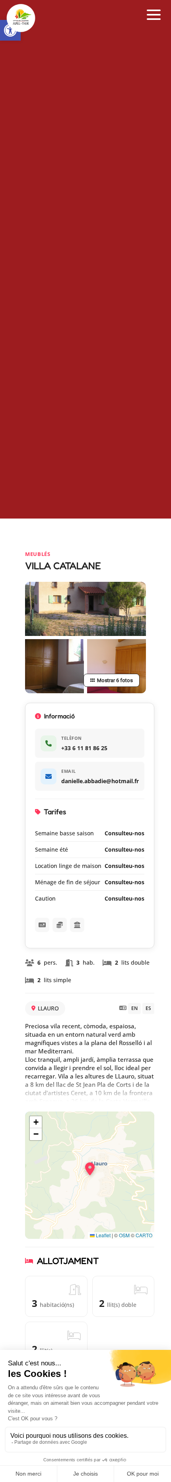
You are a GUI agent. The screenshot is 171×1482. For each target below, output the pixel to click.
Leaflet (103, 1235)
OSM (124, 1235)
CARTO (144, 1235)
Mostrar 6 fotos (115, 680)
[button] (154, 15)
